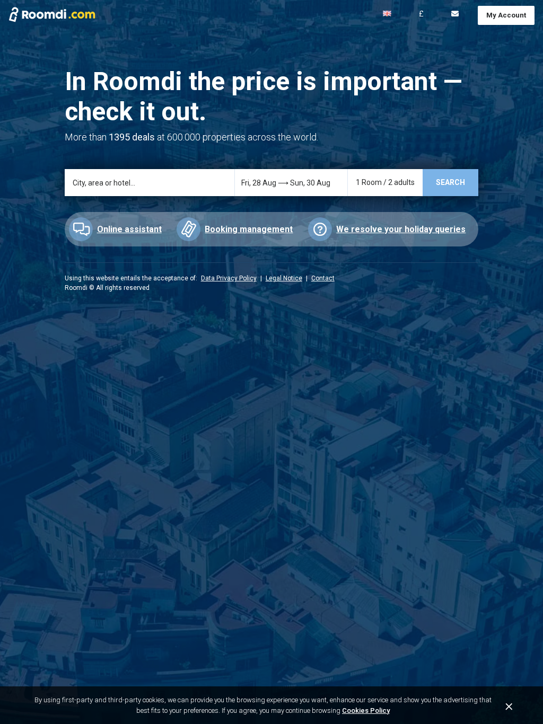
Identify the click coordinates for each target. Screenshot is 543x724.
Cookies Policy (366, 710)
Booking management (249, 229)
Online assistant (129, 229)
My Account (506, 15)
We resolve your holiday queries (401, 229)
